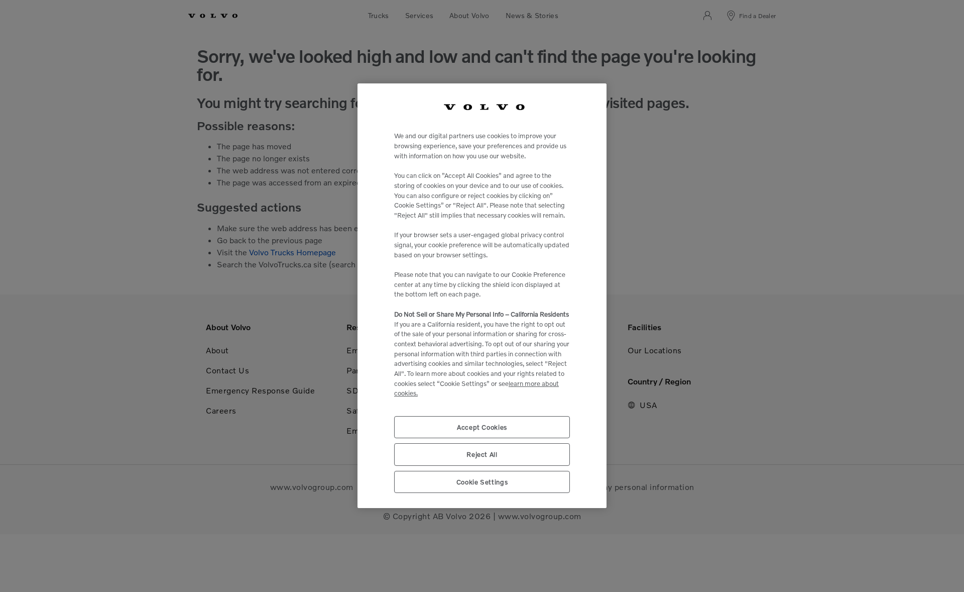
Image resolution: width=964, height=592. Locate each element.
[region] (482, 295)
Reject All (482, 455)
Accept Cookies (482, 428)
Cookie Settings (482, 482)
